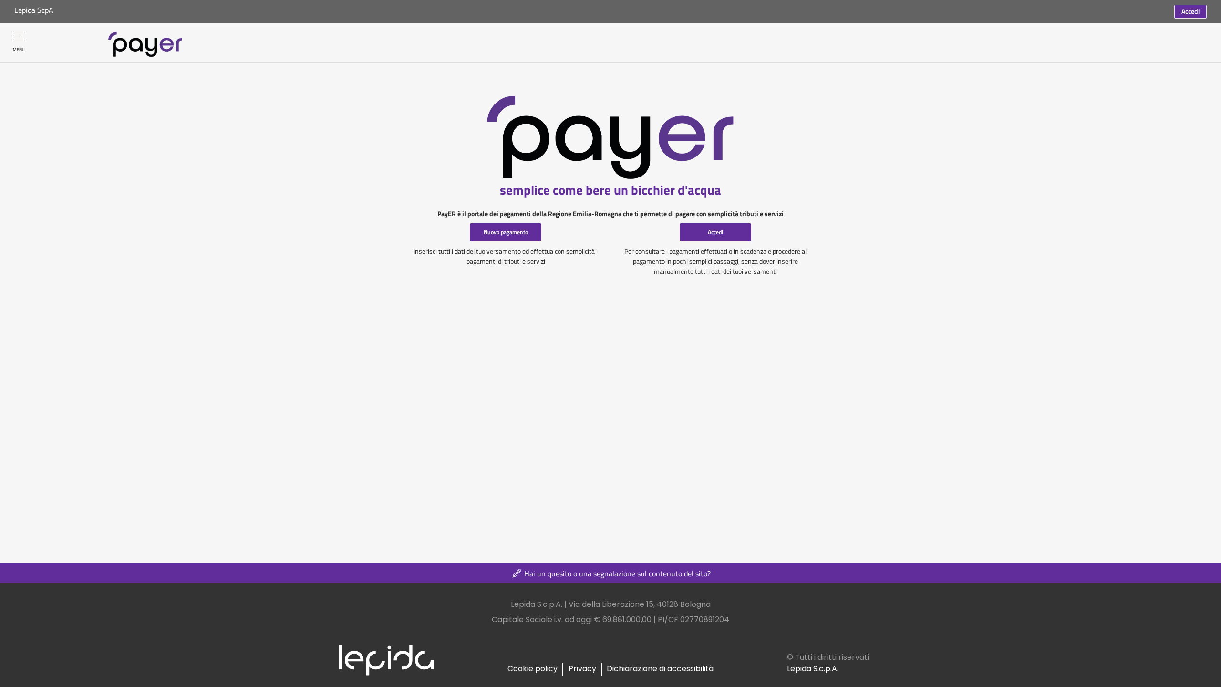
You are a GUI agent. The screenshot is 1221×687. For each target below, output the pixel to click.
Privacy (582, 668)
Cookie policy (532, 668)
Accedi (1190, 11)
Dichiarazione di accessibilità (660, 668)
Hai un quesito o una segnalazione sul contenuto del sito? (616, 573)
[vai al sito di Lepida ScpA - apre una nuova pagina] (386, 659)
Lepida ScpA (33, 10)
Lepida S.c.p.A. (812, 668)
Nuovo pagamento (506, 232)
